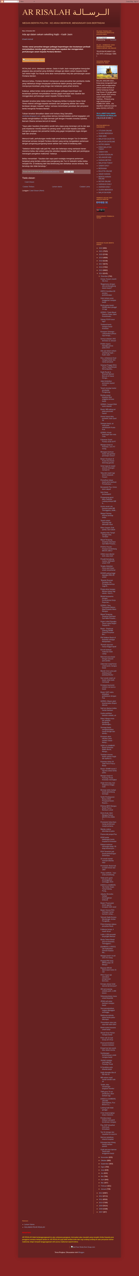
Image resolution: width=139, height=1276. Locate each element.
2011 (101, 1199)
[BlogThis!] (67, 172)
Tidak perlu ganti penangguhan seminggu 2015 (107, 880)
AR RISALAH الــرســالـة (65, 11)
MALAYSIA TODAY (106, 163)
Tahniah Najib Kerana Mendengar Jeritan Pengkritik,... (108, 919)
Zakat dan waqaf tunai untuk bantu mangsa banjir (109, 666)
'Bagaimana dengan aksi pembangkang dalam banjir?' (108, 286)
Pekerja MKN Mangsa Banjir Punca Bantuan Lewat (108, 808)
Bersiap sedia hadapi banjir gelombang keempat (108, 792)
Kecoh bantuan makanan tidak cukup (107, 651)
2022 (101, 248)
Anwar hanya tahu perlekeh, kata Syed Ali (108, 418)
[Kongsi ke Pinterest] (73, 172)
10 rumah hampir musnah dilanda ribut (107, 860)
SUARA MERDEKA (106, 133)
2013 (101, 1193)
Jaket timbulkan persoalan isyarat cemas (107, 383)
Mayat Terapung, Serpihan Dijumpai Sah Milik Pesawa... (108, 542)
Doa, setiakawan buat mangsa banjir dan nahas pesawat (108, 360)
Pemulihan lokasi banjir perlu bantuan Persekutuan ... (109, 482)
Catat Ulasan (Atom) (36, 190)
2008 (101, 1209)
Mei (102, 1176)
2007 (101, 1212)
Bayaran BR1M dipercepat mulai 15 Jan (108, 970)
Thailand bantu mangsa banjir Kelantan (106, 326)
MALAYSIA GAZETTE (107, 139)
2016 (101, 267)
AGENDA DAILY (105, 187)
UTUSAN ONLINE (105, 131)
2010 (101, 1202)
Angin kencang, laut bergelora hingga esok (108, 785)
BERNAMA (103, 168)
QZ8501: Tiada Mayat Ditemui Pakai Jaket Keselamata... (109, 314)
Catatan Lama (85, 186)
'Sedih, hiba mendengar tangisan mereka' (107, 1086)
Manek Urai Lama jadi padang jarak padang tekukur (108, 673)
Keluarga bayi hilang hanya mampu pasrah (108, 1144)
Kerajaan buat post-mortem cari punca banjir (108, 687)
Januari (104, 1189)
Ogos (103, 1167)
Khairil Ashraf (27, 39)
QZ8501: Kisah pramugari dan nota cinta (108, 434)
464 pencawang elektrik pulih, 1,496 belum (108, 991)
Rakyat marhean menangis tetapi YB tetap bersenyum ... (108, 846)
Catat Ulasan (29, 182)
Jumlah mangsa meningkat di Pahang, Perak (107, 1062)
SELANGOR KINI (105, 157)
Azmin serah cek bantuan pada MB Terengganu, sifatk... (109, 508)
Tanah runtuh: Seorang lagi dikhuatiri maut (107, 522)
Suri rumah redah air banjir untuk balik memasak (108, 680)
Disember (104, 276)
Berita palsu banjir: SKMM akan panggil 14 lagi (109, 307)
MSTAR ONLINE (105, 181)
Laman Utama (29, 1224)
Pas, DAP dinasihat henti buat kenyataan (108, 1127)
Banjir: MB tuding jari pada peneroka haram (108, 411)
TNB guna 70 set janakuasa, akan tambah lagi (107, 1093)
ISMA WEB (103, 136)
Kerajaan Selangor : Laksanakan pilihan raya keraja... (108, 333)
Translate (113, 40)
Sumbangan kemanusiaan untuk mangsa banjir (108, 1055)
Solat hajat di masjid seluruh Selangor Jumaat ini (108, 468)
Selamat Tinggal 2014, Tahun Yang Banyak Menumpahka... (109, 367)
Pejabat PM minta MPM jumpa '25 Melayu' (107, 963)
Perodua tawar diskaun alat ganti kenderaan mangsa (108, 1120)
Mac (102, 1183)
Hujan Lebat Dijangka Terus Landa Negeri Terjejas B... (108, 623)
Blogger (81, 1252)
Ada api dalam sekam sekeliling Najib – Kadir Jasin (108, 353)
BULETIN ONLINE (105, 171)
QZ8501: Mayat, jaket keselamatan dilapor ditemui (109, 703)
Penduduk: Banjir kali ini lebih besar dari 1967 (108, 868)
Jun (102, 1173)
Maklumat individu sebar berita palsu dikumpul (108, 1017)
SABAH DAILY (104, 166)
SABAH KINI (103, 152)
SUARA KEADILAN (106, 154)
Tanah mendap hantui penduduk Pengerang (108, 390)
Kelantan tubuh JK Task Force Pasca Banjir (108, 763)
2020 (101, 254)
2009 (101, 1206)
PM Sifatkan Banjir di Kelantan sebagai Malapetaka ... (108, 639)
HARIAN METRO (105, 160)
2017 (101, 264)
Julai (103, 1170)
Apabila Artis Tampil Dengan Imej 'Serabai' (108, 534)
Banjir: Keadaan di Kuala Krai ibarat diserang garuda (107, 461)
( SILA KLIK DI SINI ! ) (104, 118)
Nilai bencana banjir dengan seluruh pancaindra (108, 659)
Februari (104, 1186)
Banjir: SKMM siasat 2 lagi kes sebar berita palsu (109, 770)
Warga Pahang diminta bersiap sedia (107, 515)
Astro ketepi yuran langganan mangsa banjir (108, 300)
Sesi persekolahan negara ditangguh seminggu (108, 1010)
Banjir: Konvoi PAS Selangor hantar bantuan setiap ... (107, 912)
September (105, 1164)
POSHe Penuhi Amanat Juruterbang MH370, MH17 (109, 549)
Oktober (104, 1160)
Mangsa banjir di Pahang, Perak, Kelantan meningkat (109, 777)
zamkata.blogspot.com (31, 116)
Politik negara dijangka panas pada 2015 (107, 346)
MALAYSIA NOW (105, 192)
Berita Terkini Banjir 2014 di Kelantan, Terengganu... (108, 941)
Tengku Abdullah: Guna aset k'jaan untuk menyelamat (108, 568)
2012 (101, 1196)
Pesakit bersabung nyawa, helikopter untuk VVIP (108, 561)
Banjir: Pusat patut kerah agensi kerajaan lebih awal (108, 905)
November (105, 1157)
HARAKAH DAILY (105, 184)
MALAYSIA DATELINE (107, 141)
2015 (101, 270)
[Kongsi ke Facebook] (71, 172)
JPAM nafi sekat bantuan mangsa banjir (107, 1003)
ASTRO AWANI (104, 144)
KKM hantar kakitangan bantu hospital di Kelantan (108, 839)
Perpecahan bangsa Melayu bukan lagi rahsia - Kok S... (108, 591)
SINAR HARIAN (104, 174)
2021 (101, 251)
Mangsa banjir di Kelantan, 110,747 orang (108, 446)
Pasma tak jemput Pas (109, 834)
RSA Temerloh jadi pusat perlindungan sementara (108, 853)
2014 (101, 273)
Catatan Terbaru (28, 186)
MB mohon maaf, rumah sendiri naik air (108, 1079)
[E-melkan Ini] (65, 172)
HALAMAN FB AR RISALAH (34, 1227)
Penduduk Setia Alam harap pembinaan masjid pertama (108, 824)
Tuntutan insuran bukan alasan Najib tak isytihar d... (108, 756)
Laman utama (57, 186)
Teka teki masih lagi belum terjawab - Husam (108, 475)
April (103, 1179)
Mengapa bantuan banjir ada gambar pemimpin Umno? (108, 454)
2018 (101, 261)
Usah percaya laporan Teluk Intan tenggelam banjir (109, 1151)
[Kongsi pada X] (69, 172)
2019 (101, 258)
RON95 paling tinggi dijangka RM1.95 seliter (108, 575)
